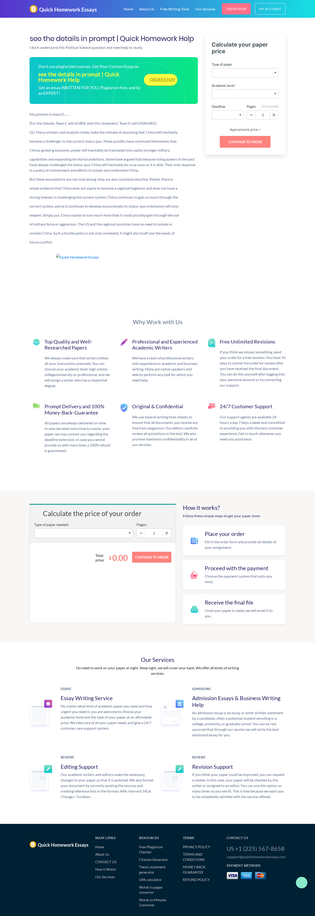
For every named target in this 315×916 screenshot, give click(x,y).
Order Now (236, 9)
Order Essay (162, 79)
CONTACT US (105, 862)
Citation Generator (153, 859)
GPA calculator (150, 880)
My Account (270, 9)
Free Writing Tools (174, 9)
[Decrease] (251, 115)
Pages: (142, 524)
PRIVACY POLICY (196, 847)
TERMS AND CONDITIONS (194, 857)
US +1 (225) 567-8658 (256, 848)
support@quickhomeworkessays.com (256, 856)
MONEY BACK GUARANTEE (194, 869)
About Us (146, 9)
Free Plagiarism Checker (151, 849)
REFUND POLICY (196, 880)
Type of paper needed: (51, 524)
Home (128, 9)
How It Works (105, 869)
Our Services (205, 9)
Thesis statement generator (152, 869)
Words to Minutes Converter (152, 902)
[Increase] (274, 115)
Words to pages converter (151, 890)
